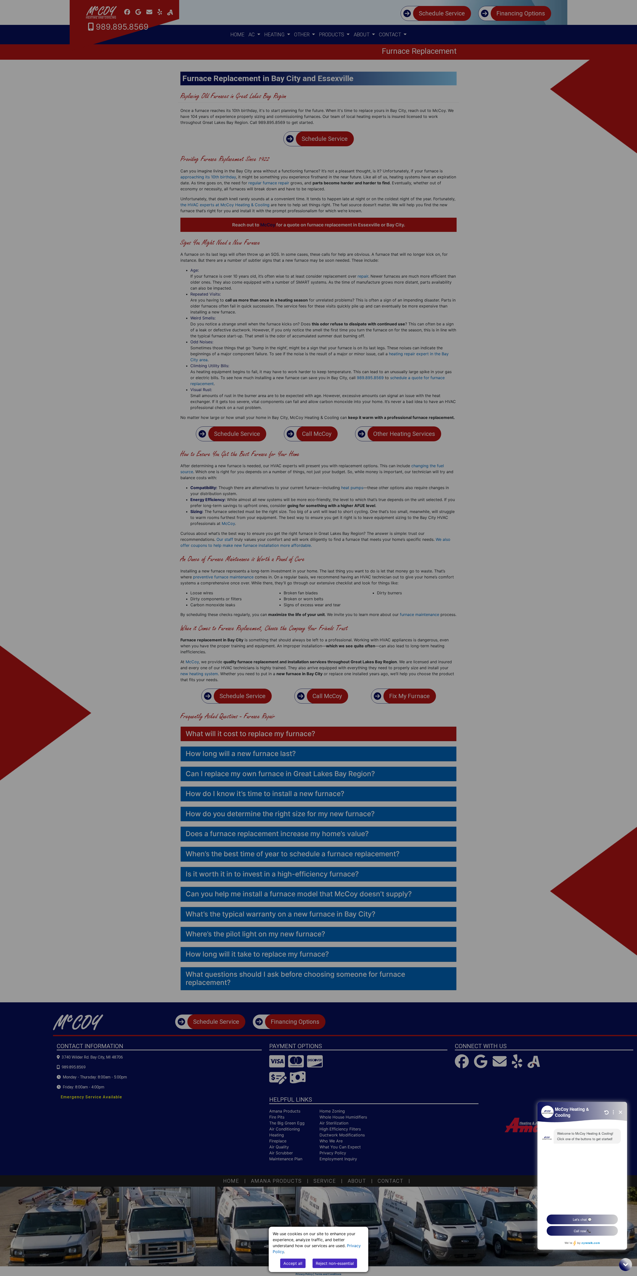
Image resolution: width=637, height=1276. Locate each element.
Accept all (292, 1263)
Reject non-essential (335, 1263)
